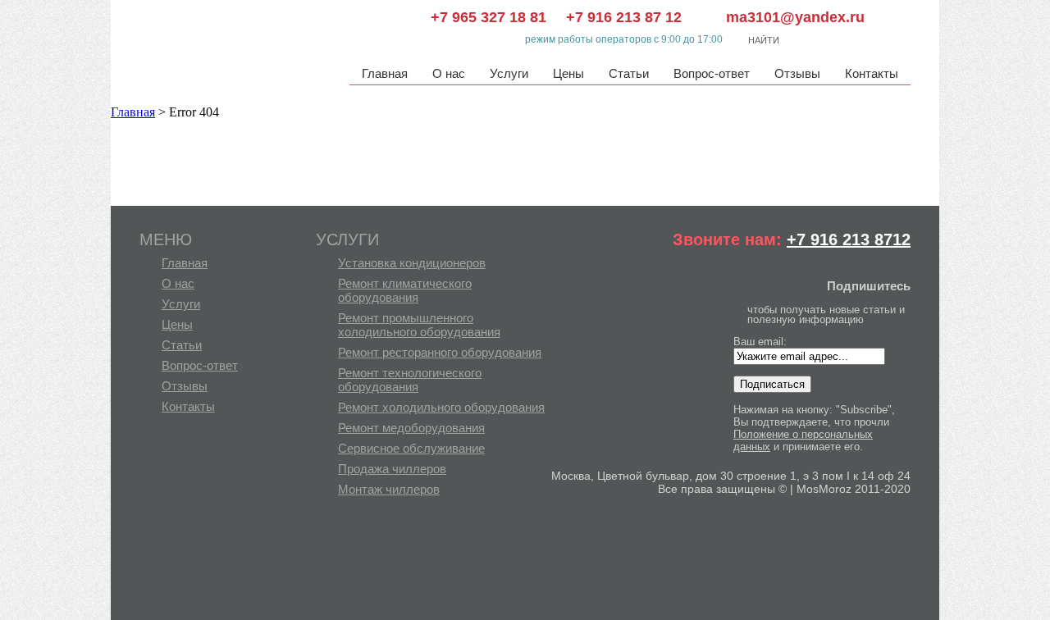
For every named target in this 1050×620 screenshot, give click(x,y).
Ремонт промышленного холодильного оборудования (419, 325)
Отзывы (797, 73)
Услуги (509, 73)
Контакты (871, 73)
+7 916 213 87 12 (624, 17)
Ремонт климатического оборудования (405, 290)
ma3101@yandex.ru (783, 17)
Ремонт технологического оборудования (410, 380)
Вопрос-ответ (711, 73)
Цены (568, 73)
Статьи (629, 73)
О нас (448, 73)
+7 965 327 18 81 (488, 17)
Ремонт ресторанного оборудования (439, 352)
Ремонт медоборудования (411, 428)
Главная (385, 73)
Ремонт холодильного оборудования (441, 407)
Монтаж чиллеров (389, 489)
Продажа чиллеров (392, 469)
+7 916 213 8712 (849, 239)
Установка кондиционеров (412, 263)
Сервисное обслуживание (411, 448)
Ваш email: (760, 341)
